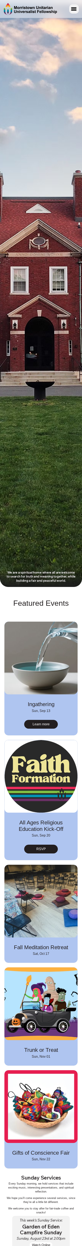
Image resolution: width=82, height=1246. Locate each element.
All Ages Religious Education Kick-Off (41, 825)
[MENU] (74, 9)
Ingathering (41, 704)
